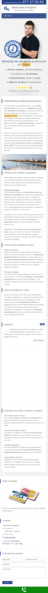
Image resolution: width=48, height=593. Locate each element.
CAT (16, 543)
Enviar (7, 582)
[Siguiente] (44, 324)
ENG (20, 543)
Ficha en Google (10, 537)
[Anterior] (41, 324)
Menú (9, 16)
